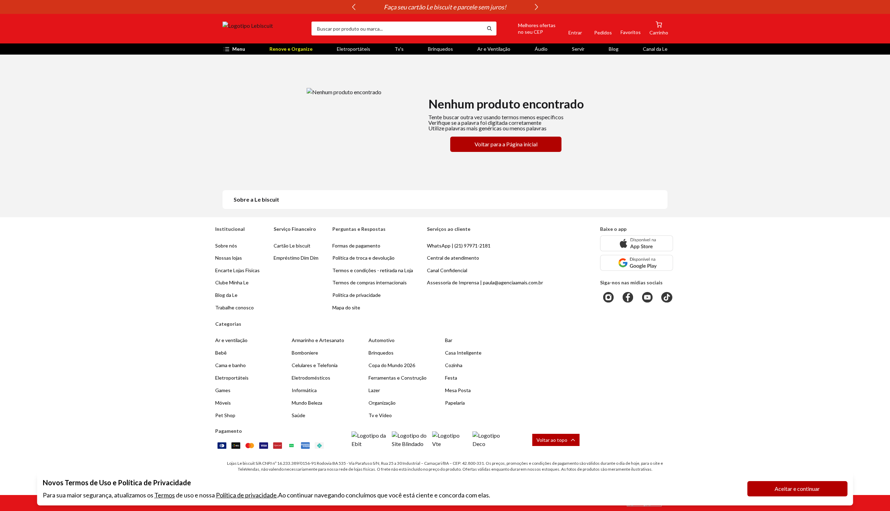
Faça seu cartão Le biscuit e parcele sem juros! (445, 7)
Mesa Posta (458, 390)
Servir (578, 49)
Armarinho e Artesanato (318, 340)
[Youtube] (647, 297)
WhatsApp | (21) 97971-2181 (459, 246)
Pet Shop (225, 415)
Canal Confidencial (447, 270)
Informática (304, 390)
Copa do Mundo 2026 (392, 365)
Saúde (298, 415)
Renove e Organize (291, 49)
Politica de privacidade (356, 295)
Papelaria (455, 403)
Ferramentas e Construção (398, 378)
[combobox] (397, 28)
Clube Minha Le (232, 282)
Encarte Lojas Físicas (237, 270)
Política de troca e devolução (363, 258)
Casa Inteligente (463, 353)
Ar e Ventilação (493, 49)
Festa (451, 378)
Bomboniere (305, 353)
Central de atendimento (453, 258)
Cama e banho (230, 365)
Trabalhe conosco (234, 307)
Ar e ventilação (231, 340)
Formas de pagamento (356, 246)
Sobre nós (226, 246)
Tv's (399, 49)
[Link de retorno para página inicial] (264, 28)
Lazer (374, 390)
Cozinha (453, 365)
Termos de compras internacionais (369, 282)
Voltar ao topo (551, 440)
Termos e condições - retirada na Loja (372, 270)
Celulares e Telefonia (315, 365)
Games (222, 390)
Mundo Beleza (307, 403)
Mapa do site (346, 307)
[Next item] (536, 7)
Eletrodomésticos (311, 378)
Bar (448, 340)
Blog (613, 49)
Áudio (541, 49)
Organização (382, 403)
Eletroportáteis (353, 49)
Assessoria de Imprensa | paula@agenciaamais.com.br (485, 282)
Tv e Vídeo (380, 415)
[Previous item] (353, 7)
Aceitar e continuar (797, 488)
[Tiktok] (666, 297)
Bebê (221, 353)
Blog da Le (226, 295)
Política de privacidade (246, 495)
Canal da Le (655, 49)
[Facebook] (628, 297)
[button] (529, 28)
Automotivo (382, 340)
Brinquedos (440, 49)
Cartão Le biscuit (292, 246)
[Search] (489, 28)
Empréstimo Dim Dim (296, 258)
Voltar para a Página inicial (506, 144)
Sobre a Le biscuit (256, 199)
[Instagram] (608, 297)
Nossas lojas (228, 258)
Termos (164, 495)
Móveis (223, 403)
